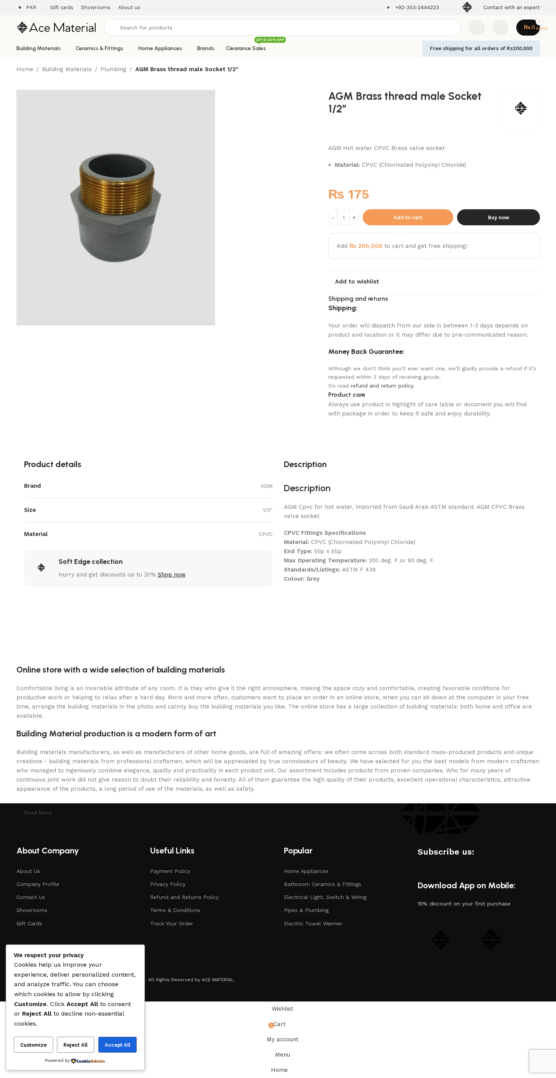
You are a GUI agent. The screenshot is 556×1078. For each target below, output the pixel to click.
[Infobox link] (412, 8)
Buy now (498, 217)
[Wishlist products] (477, 27)
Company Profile (37, 884)
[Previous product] (517, 70)
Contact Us (30, 897)
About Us (28, 871)
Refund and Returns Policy (184, 897)
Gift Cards (29, 923)
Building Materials (67, 69)
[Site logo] (56, 27)
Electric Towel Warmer (313, 923)
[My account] (500, 27)
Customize (33, 1045)
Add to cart (408, 217)
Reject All (75, 1045)
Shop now (172, 574)
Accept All (117, 1045)
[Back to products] (526, 70)
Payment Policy (170, 871)
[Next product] (535, 70)
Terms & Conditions (175, 910)
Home (24, 69)
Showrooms (31, 910)
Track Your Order (171, 923)
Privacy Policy (167, 884)
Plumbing (113, 69)
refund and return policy (382, 386)
